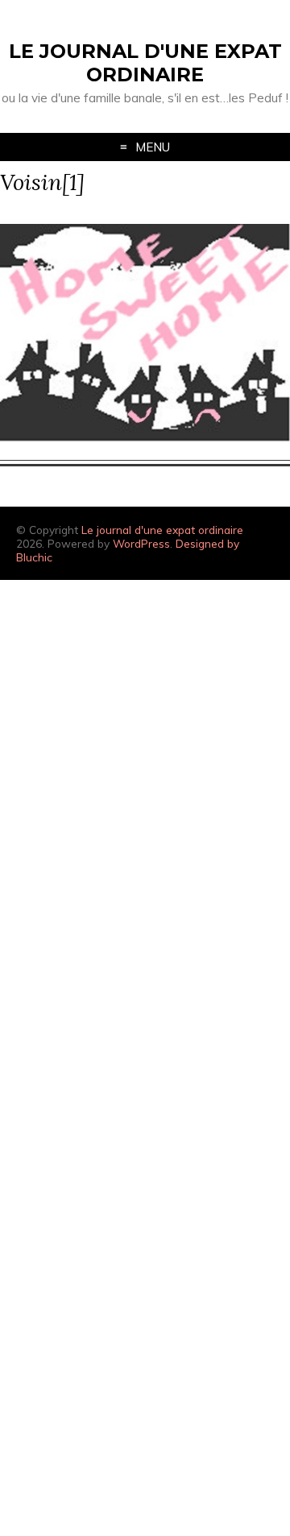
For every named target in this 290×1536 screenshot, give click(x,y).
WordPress (141, 543)
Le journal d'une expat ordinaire (145, 62)
